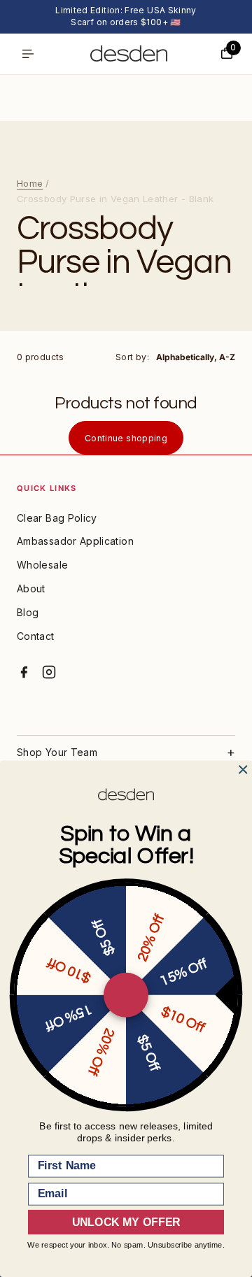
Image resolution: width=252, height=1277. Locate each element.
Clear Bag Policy (57, 518)
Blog (27, 612)
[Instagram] (49, 672)
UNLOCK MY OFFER (126, 1222)
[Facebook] (24, 672)
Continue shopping (126, 438)
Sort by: (132, 357)
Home (30, 183)
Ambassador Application (75, 541)
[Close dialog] (243, 770)
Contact (36, 636)
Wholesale (42, 565)
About (31, 588)
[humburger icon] (28, 54)
